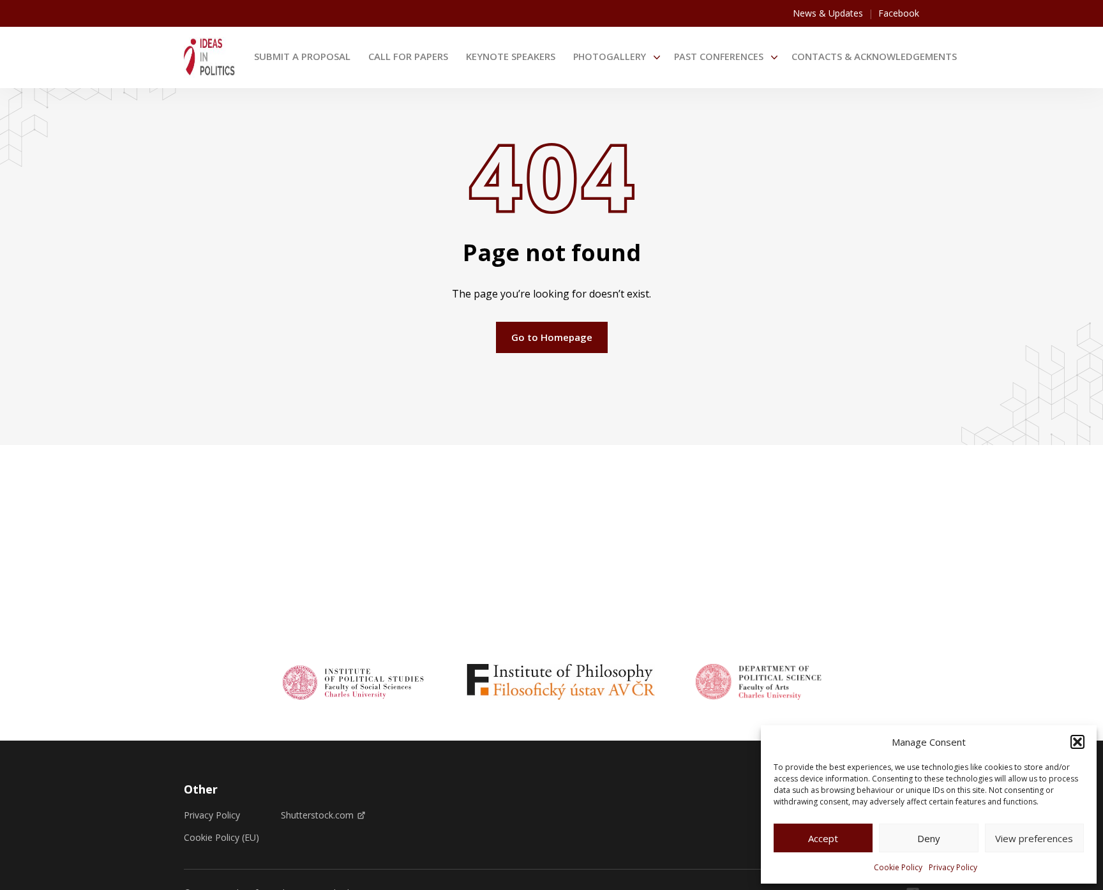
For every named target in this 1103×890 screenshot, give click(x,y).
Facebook (898, 13)
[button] (1077, 741)
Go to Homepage (551, 337)
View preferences (1034, 838)
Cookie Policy (898, 867)
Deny (928, 838)
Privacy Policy (953, 867)
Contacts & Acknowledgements (874, 56)
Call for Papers (408, 56)
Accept (823, 838)
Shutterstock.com (317, 815)
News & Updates (828, 13)
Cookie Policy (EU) (221, 837)
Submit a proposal (302, 56)
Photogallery (609, 56)
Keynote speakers (510, 56)
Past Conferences (718, 56)
